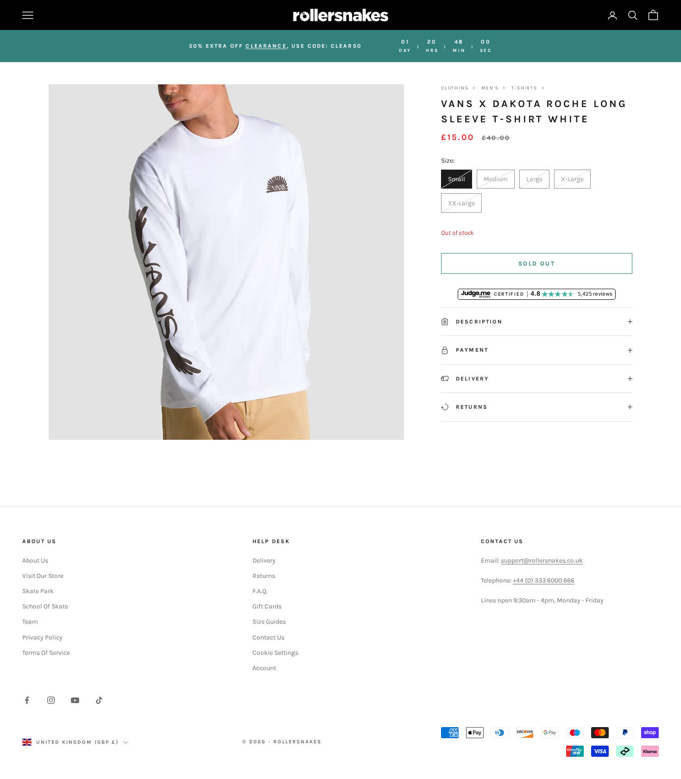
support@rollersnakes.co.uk (542, 560)
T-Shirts (524, 88)
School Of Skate (45, 606)
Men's (489, 88)
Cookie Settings (275, 653)
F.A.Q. (260, 591)
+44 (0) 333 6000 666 (543, 580)
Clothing (454, 88)
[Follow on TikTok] (99, 700)
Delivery (264, 560)
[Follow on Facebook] (27, 700)
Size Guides (269, 622)
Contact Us (268, 637)
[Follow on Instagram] (51, 700)
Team (30, 622)
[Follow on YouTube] (75, 700)
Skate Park (38, 591)
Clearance (266, 46)
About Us (35, 560)
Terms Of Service (46, 653)
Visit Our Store (42, 576)
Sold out (536, 263)
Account (264, 668)
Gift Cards (267, 606)
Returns (263, 576)
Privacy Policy (42, 637)
